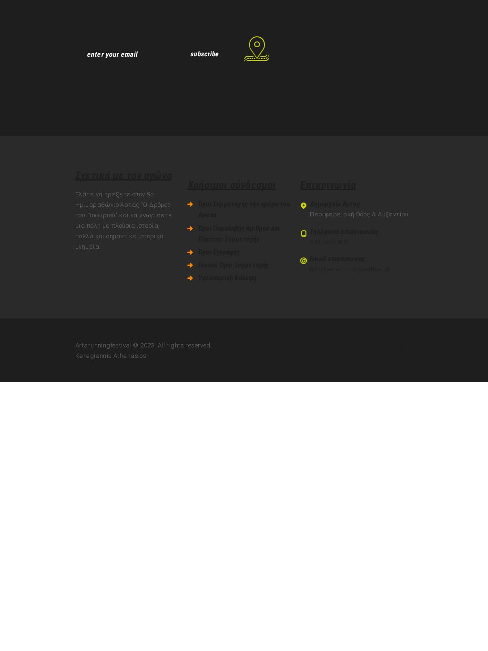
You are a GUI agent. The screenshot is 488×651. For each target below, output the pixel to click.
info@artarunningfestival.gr (350, 269)
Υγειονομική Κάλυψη (227, 278)
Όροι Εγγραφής (219, 252)
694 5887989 (328, 241)
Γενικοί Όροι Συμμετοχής (233, 265)
